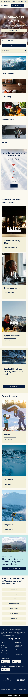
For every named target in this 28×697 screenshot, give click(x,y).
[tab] (14, 41)
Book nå (13, 46)
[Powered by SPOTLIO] (14, 695)
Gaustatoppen (14, 623)
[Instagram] (9, 639)
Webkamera (9, 484)
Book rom (14, 387)
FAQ (16, 649)
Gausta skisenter (14, 613)
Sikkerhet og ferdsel (20, 652)
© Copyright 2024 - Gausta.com (8, 689)
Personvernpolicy (23, 689)
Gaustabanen (14, 618)
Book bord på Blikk (11, 248)
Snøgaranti (9, 529)
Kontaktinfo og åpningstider (18, 646)
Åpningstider (4, 653)
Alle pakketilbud (14, 30)
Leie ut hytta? (4, 650)
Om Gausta (3, 645)
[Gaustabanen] (20, 680)
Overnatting (14, 594)
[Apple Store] (5, 661)
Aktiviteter (14, 599)
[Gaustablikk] (7, 679)
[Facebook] (12, 639)
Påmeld (5, 670)
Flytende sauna (14, 608)
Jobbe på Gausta (5, 647)
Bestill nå (14, 186)
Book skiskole (10, 439)
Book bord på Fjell (11, 293)
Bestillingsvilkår (18, 654)
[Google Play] (16, 661)
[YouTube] (16, 639)
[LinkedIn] (19, 639)
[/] (4, 5)
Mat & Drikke (14, 589)
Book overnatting (17, 5)
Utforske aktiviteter (14, 569)
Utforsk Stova (10, 340)
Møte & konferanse (14, 603)
